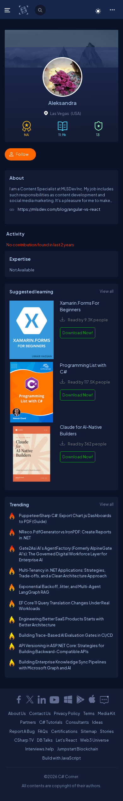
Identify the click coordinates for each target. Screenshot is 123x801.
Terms (89, 713)
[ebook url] (31, 331)
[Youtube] (55, 699)
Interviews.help (39, 748)
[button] (112, 9)
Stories (107, 731)
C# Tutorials (50, 722)
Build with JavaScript (61, 757)
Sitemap (89, 731)
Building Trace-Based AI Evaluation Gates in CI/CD (66, 635)
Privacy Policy (67, 713)
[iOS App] (92, 699)
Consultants (77, 722)
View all (107, 291)
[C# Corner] (24, 9)
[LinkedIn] (42, 699)
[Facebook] (18, 699)
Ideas (97, 722)
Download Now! (77, 332)
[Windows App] (68, 699)
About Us (17, 713)
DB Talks (45, 740)
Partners (28, 722)
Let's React (66, 740)
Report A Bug (22, 731)
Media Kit (106, 713)
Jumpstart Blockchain (77, 748)
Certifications (64, 731)
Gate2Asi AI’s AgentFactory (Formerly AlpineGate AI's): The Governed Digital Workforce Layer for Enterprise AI (65, 554)
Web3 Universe (94, 740)
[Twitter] (30, 699)
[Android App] (80, 699)
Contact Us (40, 713)
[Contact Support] (104, 699)
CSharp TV (24, 740)
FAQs (43, 731)
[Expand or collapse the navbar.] (8, 10)
